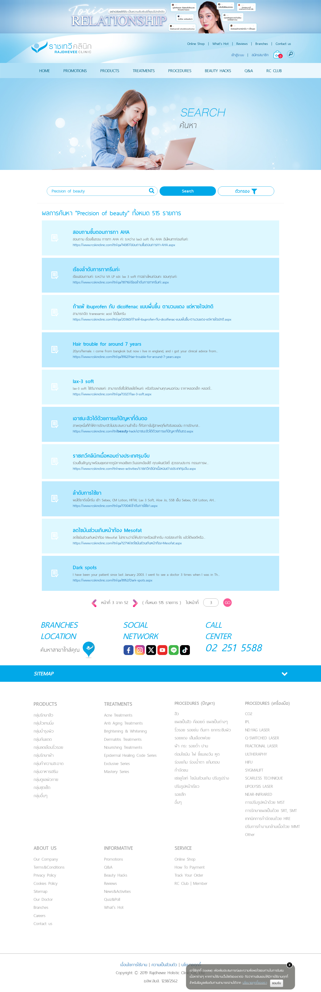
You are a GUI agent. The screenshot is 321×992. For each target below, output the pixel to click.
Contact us (283, 44)
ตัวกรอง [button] (243, 191)
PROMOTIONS (75, 70)
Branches (261, 44)
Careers (40, 915)
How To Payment (190, 867)
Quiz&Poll (112, 899)
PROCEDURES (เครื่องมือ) (267, 703)
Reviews (242, 44)
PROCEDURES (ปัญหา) (195, 703)
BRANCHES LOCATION (59, 630)
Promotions (113, 859)
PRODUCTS (109, 70)
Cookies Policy (46, 883)
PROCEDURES (179, 70)
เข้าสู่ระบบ (237, 55)
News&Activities (117, 891)
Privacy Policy (45, 875)
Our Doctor (43, 899)
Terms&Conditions (49, 867)
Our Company (46, 859)
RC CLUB (274, 70)
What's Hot (220, 44)
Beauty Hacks (115, 875)
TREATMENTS (144, 70)
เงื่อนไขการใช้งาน (133, 964)
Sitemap (40, 891)
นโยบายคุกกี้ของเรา (255, 982)
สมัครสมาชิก (260, 55)
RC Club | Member (191, 883)
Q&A (249, 70)
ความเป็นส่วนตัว (164, 964)
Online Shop (196, 44)
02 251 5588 (233, 647)
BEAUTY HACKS (218, 70)
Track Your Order (189, 875)
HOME (44, 70)
